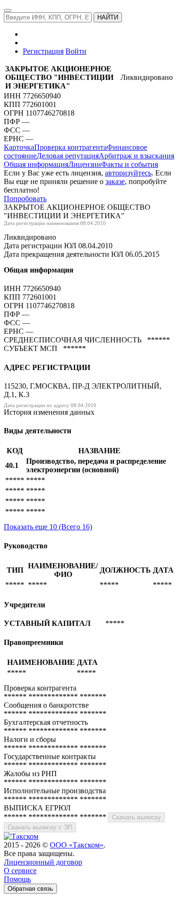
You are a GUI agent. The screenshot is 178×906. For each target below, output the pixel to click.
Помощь (17, 879)
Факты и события (129, 164)
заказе (115, 181)
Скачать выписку (136, 817)
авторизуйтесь (128, 173)
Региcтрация (43, 51)
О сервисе (20, 871)
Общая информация (36, 164)
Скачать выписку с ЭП (40, 827)
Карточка (19, 147)
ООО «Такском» (76, 845)
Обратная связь (30, 888)
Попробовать (25, 199)
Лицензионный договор (43, 862)
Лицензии (84, 164)
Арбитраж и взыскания (136, 156)
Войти (76, 51)
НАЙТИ (107, 17)
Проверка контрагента (70, 147)
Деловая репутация (68, 156)
